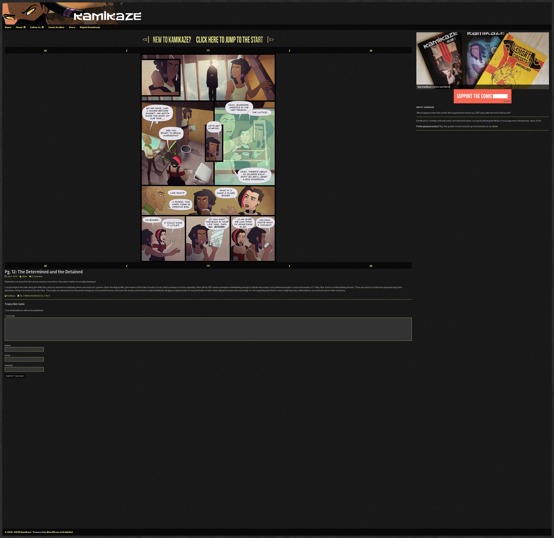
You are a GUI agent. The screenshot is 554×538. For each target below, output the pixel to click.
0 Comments (37, 276)
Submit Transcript (15, 375)
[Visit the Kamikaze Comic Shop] (482, 60)
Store (72, 27)
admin (24, 276)
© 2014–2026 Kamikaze (18, 532)
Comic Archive (56, 27)
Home (8, 27)
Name (8, 345)
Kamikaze (11, 296)
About (19, 27)
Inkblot (69, 532)
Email (7, 355)
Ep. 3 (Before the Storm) (30, 296)
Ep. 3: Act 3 (45, 296)
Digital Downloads (90, 27)
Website (9, 365)
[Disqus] (208, 416)
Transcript (10, 315)
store (494, 126)
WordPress (53, 532)
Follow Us (35, 27)
